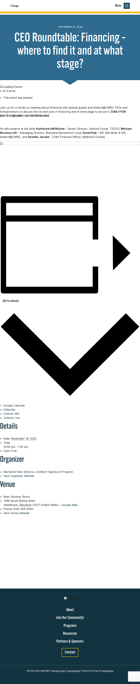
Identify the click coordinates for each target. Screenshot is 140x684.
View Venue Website (16, 513)
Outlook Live (11, 417)
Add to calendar (11, 301)
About (70, 610)
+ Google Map (68, 505)
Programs (70, 626)
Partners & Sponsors (70, 642)
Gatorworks (107, 671)
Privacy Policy (59, 671)
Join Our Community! (70, 618)
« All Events (7, 91)
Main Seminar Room (16, 496)
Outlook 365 (11, 413)
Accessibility (74, 671)
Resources (70, 634)
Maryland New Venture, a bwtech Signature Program (38, 471)
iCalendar (9, 409)
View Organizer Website (18, 476)
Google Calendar (14, 405)
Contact (70, 652)
